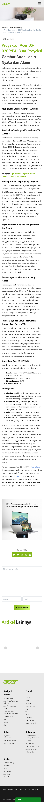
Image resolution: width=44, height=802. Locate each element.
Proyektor (28, 703)
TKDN (27, 715)
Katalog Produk (30, 723)
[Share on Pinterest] (26, 554)
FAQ (29, 789)
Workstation (29, 712)
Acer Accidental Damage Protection (32, 737)
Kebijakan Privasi (12, 789)
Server (27, 709)
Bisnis (5, 768)
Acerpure (28, 717)
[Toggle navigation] (39, 3)
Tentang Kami (8, 698)
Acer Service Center (32, 746)
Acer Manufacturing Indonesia (10, 702)
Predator (6, 766)
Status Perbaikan (31, 749)
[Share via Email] (22, 554)
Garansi (28, 741)
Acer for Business (9, 706)
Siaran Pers (7, 777)
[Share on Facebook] (14, 554)
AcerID (17, 476)
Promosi (6, 722)
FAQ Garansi (29, 743)
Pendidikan (7, 771)
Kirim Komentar (22, 607)
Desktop (28, 698)
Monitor (28, 700)
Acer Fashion (30, 720)
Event (5, 719)
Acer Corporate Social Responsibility (10, 713)
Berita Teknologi (16, 28)
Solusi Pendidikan (9, 741)
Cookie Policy (22, 789)
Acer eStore (35, 467)
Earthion (6, 709)
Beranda (5, 28)
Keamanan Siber (9, 743)
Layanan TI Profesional (7, 737)
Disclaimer (35, 789)
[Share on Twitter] (18, 554)
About (4, 789)
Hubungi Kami (30, 752)
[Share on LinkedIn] (30, 554)
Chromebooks (30, 706)
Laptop (27, 695)
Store (5, 725)
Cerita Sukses (8, 716)
